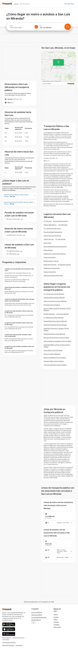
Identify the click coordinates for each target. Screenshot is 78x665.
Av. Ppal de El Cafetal (64, 264)
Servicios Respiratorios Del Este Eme (55, 246)
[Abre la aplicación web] (8, 634)
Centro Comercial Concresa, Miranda (55, 301)
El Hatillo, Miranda (49, 314)
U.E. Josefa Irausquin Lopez (52, 228)
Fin (40, 25)
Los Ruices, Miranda (62, 314)
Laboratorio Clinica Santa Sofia (53, 275)
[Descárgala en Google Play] (8, 624)
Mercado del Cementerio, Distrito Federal (56, 337)
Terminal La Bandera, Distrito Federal (55, 365)
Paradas (56, 622)
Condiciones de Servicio (9, 642)
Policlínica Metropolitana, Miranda (54, 297)
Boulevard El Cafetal (50, 264)
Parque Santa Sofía (50, 272)
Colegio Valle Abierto (50, 225)
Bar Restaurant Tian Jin (51, 261)
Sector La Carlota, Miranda (52, 354)
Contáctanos (19, 645)
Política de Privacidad (8, 645)
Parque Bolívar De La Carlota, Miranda (55, 321)
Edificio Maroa (48, 250)
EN (33, 622)
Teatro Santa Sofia (50, 257)
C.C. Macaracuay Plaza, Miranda (53, 317)
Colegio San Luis (49, 239)
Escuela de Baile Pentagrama (53, 232)
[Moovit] (7, 4)
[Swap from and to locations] (36, 26)
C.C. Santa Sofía (60, 239)
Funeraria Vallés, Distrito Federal (54, 361)
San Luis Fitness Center (60, 221)
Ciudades (56, 624)
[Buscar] (67, 27)
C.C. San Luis (47, 221)
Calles (55, 619)
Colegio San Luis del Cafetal (52, 235)
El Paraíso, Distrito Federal (52, 305)
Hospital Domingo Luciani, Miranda (54, 334)
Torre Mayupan (62, 225)
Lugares (56, 617)
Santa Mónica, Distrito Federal (53, 350)
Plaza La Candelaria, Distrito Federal (55, 357)
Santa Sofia (47, 243)
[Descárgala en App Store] (8, 629)
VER (21, 219)
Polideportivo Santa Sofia (51, 268)
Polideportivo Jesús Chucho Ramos (55, 254)
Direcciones (57, 627)
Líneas (56, 614)
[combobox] (21, 28)
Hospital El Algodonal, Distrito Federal (55, 325)
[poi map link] (58, 68)
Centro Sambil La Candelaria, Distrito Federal (57, 341)
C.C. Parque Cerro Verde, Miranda (54, 294)
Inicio (11, 25)
